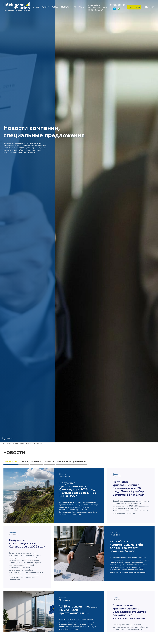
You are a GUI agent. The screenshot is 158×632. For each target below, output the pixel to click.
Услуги (45, 7)
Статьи (24, 461)
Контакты (79, 7)
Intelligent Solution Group (13, 443)
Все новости (11, 461)
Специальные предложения (71, 461)
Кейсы (55, 7)
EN (153, 7)
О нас (36, 7)
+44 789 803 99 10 (117, 5)
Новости (66, 7)
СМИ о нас (36, 461)
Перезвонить (134, 7)
